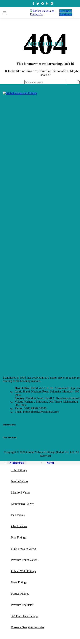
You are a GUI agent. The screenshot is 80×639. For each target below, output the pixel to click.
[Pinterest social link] (42, 3)
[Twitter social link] (37, 3)
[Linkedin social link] (47, 3)
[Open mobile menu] (4, 12)
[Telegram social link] (51, 3)
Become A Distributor (65, 12)
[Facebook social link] (33, 3)
